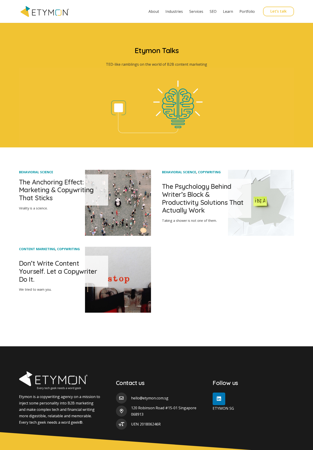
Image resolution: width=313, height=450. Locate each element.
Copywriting (209, 172)
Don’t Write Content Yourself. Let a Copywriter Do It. (58, 271)
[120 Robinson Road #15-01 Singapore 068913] (123, 411)
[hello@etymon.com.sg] (123, 398)
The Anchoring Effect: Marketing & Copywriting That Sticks (56, 190)
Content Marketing (37, 249)
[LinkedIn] (219, 399)
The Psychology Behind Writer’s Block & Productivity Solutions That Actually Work (202, 198)
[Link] (45, 11)
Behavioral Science (36, 172)
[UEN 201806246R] (123, 424)
